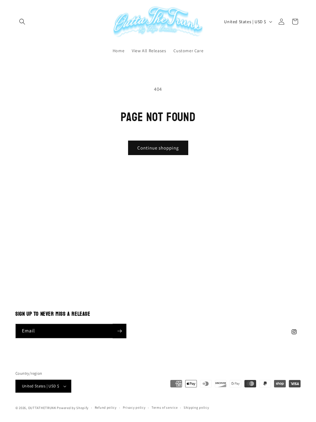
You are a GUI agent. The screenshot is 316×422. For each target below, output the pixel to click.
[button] (22, 21)
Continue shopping (158, 148)
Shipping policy (196, 407)
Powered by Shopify (73, 408)
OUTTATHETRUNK (42, 408)
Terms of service (164, 407)
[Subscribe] (119, 331)
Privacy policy (134, 407)
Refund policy (106, 407)
